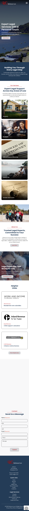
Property (14, 494)
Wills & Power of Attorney (14, 497)
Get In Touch (6, 38)
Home (14, 480)
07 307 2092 (15, 473)
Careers (14, 487)
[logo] (8, 3)
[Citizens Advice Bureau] (14, 340)
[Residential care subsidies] (14, 300)
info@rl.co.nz (15, 474)
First (2, 423)
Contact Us (14, 489)
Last (2, 429)
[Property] (14, 109)
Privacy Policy (9, 508)
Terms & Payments (14, 486)
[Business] (14, 129)
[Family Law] (14, 170)
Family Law (14, 498)
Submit (14, 450)
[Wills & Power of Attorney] (14, 149)
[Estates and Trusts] (14, 190)
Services (14, 481)
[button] (26, 3)
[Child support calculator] (14, 320)
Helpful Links (14, 484)
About (14, 483)
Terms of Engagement (18, 508)
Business (14, 495)
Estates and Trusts (15, 500)
